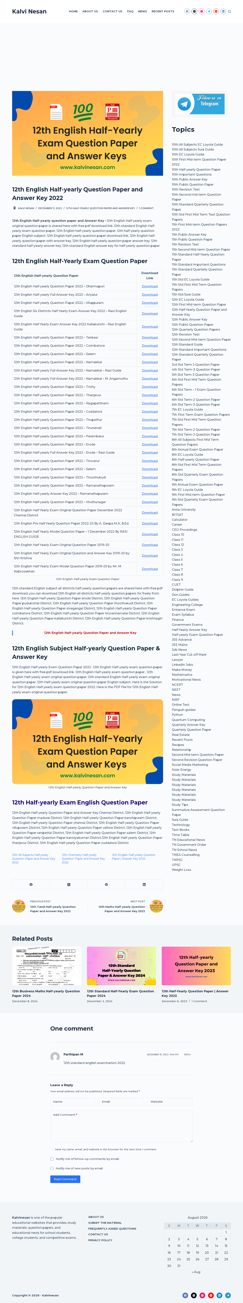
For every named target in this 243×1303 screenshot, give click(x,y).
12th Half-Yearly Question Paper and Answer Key (100, 208)
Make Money (182, 670)
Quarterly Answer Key (188, 725)
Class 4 (177, 555)
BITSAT (177, 515)
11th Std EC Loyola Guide (190, 279)
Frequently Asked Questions (112, 1228)
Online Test (180, 704)
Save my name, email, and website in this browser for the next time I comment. (106, 1149)
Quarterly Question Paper (191, 729)
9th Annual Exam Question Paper (197, 484)
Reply (187, 1054)
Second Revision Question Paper (197, 760)
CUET (176, 584)
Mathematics (182, 675)
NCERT (177, 685)
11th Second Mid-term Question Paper (201, 249)
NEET (176, 689)
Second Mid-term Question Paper (198, 755)
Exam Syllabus (183, 614)
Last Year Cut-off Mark (189, 654)
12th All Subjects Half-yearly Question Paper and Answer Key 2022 (33, 858)
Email (106, 1101)
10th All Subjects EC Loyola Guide (197, 144)
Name (57, 1101)
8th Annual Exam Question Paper (197, 449)
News (142, 11)
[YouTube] (216, 11)
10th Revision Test (186, 189)
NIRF (175, 700)
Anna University (184, 509)
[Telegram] (209, 11)
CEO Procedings (184, 530)
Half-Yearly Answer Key (189, 630)
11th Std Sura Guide (186, 294)
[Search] (229, 11)
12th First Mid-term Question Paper (199, 304)
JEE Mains (180, 645)
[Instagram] (201, 11)
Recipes (178, 745)
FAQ (130, 11)
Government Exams (187, 624)
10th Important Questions (192, 174)
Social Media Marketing (190, 765)
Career (177, 524)
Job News (179, 650)
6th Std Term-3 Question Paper (196, 404)
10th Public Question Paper (193, 184)
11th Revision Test (185, 244)
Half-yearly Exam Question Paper (197, 635)
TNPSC (177, 860)
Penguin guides (184, 710)
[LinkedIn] (223, 11)
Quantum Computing (188, 720)
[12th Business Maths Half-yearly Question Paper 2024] (46, 966)
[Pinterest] (106, 884)
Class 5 (177, 559)
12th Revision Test (186, 334)
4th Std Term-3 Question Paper (196, 369)
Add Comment (65, 1114)
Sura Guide (180, 820)
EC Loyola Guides (185, 599)
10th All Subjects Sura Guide (193, 149)
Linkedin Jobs (182, 664)
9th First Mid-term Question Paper (198, 494)
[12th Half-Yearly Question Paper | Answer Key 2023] (196, 966)
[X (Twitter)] (194, 11)
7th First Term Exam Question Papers (201, 414)
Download (150, 286)
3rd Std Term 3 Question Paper (196, 364)
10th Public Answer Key (189, 179)
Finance (178, 620)
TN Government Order (189, 845)
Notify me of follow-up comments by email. (88, 1159)
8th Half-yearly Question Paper (195, 459)
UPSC (176, 865)
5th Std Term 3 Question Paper (195, 374)
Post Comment (65, 1179)
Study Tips (180, 805)
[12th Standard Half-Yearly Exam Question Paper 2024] (121, 966)
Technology (181, 825)
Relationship (181, 750)
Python (177, 715)
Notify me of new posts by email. (79, 1168)
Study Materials (184, 775)
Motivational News (186, 679)
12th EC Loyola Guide (188, 299)
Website (157, 1101)
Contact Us (112, 11)
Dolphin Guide (182, 589)
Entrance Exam (183, 610)
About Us (90, 11)
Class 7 (177, 570)
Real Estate (181, 735)
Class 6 (177, 564)
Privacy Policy (100, 1240)
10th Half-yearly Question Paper (196, 169)
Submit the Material (105, 1223)
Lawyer (177, 660)
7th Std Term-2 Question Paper (196, 429)
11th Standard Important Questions (199, 264)
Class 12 (178, 544)
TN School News (184, 850)
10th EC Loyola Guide (188, 154)
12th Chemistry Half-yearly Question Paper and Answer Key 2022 (83, 858)
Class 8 (177, 574)
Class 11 (177, 540)
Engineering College (187, 605)
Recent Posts (163, 11)
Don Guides (181, 595)
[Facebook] (187, 11)
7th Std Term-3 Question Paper (196, 434)
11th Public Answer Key (189, 234)
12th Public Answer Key (189, 319)
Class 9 (177, 580)
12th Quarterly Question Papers (196, 329)
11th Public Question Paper (192, 239)
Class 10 (178, 534)
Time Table (180, 835)
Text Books (180, 830)
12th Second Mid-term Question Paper (201, 339)
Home (73, 11)
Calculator (180, 519)
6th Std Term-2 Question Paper (196, 399)
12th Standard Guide (187, 344)
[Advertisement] (121, 51)
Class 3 (177, 549)
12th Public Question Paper (192, 324)
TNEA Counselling (186, 855)
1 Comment (146, 208)
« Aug (196, 1272)
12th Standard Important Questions (199, 349)
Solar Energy (181, 769)
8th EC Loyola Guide (187, 454)
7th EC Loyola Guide (187, 409)
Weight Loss (181, 870)
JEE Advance (182, 639)
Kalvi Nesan (29, 11)
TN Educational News (188, 840)
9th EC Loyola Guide (187, 490)
